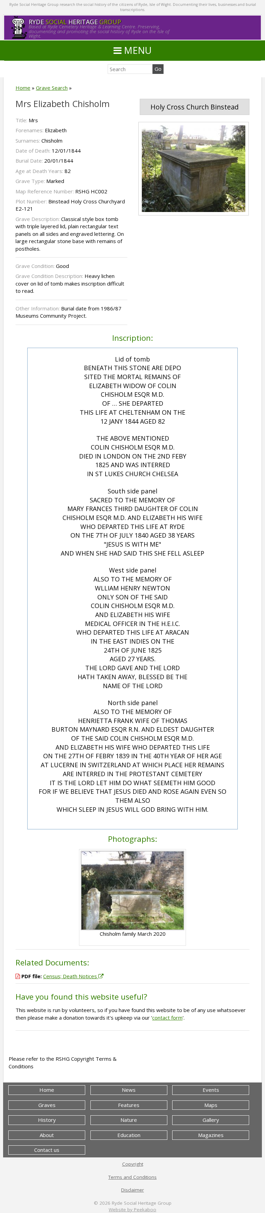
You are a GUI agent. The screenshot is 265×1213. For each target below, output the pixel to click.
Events (211, 1089)
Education (128, 1135)
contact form (167, 1017)
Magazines (211, 1135)
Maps (210, 1104)
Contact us (46, 1149)
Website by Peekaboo (132, 1209)
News (129, 1089)
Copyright (132, 1164)
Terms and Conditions (132, 1177)
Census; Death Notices (70, 976)
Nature (128, 1119)
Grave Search (52, 87)
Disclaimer (132, 1190)
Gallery (211, 1119)
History (47, 1119)
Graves (47, 1104)
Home (23, 87)
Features (128, 1104)
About (47, 1135)
